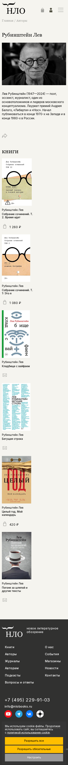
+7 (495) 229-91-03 (27, 700)
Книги (9, 647)
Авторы (21, 20)
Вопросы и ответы (19, 682)
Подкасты (13, 675)
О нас (49, 647)
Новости (51, 668)
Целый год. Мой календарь (12, 513)
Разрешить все (34, 740)
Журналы (12, 661)
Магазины (53, 661)
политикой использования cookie (28, 732)
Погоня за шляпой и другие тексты (14, 589)
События (52, 654)
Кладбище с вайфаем (16, 366)
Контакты (52, 675)
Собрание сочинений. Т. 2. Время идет (17, 215)
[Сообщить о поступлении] (5, 375)
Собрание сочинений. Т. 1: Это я (17, 291)
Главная (7, 20)
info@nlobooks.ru (18, 706)
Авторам (12, 668)
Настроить (34, 757)
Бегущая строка (12, 438)
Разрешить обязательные (34, 749)
